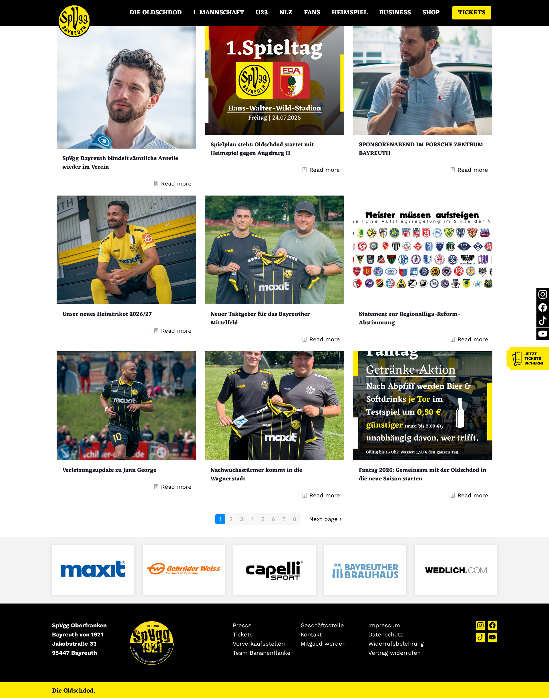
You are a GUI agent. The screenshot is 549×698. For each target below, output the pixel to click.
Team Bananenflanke (262, 652)
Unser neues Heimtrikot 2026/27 (107, 314)
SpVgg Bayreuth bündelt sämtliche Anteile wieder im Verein (120, 162)
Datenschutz (385, 634)
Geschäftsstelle (322, 625)
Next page (323, 519)
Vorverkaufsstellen (259, 643)
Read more (176, 183)
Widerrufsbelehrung (396, 643)
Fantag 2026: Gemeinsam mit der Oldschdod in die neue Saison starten (422, 474)
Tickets (472, 12)
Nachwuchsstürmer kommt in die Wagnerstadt (256, 474)
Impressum (384, 625)
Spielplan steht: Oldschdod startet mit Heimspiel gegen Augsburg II (262, 149)
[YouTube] (542, 334)
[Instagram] (542, 294)
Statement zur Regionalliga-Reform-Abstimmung (409, 318)
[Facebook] (542, 307)
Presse (242, 625)
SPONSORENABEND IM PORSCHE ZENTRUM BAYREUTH (421, 149)
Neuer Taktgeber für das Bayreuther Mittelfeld (260, 318)
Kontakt (311, 634)
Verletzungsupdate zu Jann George (109, 470)
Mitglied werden (323, 643)
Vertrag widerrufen (394, 652)
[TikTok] (542, 320)
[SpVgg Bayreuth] (74, 13)
